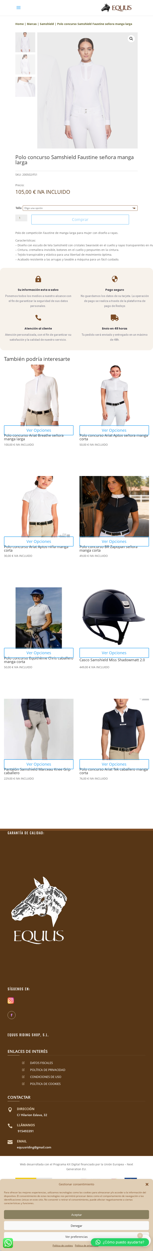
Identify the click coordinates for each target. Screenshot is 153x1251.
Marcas (32, 24)
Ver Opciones (38, 430)
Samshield (47, 24)
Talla (19, 208)
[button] (147, 1184)
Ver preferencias (76, 1237)
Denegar (76, 1226)
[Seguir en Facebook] (12, 1015)
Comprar (80, 219)
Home (19, 24)
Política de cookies (63, 1245)
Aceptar (76, 1215)
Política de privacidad (86, 1245)
